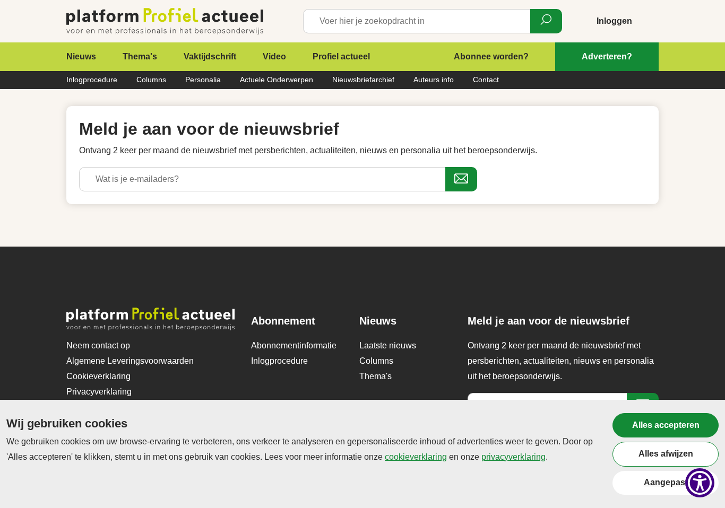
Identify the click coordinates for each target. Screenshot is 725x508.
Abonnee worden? (491, 56)
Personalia (203, 79)
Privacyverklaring (99, 391)
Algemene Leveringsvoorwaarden (130, 360)
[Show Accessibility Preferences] (699, 482)
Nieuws (81, 56)
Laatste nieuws (387, 345)
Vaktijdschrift (210, 56)
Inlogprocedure (91, 79)
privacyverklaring (513, 456)
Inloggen (614, 20)
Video (274, 56)
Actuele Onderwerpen (276, 79)
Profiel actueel (341, 56)
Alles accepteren (666, 425)
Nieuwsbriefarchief (363, 79)
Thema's (140, 56)
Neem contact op (98, 345)
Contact (486, 79)
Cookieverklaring (98, 376)
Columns (151, 79)
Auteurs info (433, 79)
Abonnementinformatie (293, 345)
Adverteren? (607, 56)
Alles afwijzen (665, 453)
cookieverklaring (416, 456)
